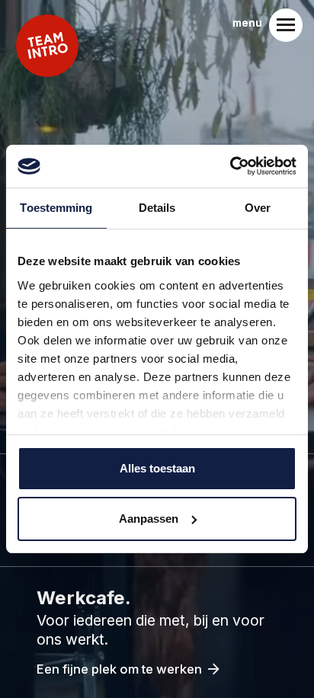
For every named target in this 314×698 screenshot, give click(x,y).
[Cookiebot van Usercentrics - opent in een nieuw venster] (229, 166)
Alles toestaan (157, 468)
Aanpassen (148, 518)
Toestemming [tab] (56, 207)
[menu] (286, 25)
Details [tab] (157, 207)
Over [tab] (258, 207)
